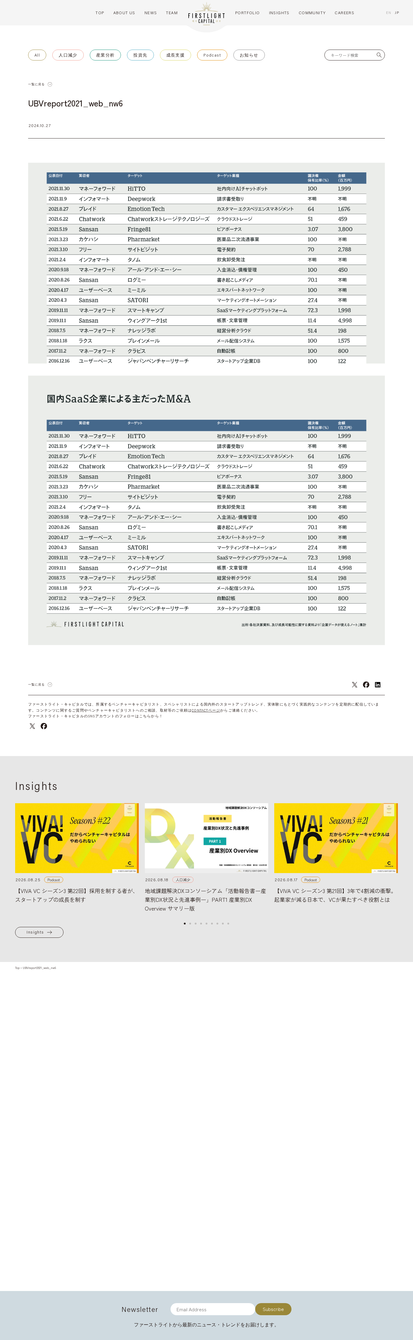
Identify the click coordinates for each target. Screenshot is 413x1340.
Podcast (212, 55)
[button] (185, 923)
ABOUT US (124, 12)
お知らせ (249, 55)
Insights (35, 932)
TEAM (172, 12)
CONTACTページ (206, 710)
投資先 (140, 55)
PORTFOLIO (247, 12)
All (37, 55)
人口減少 (68, 55)
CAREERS (344, 12)
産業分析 (105, 55)
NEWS (151, 12)
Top (17, 967)
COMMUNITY (312, 12)
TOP (100, 12)
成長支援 (175, 55)
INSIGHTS (279, 12)
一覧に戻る (36, 84)
